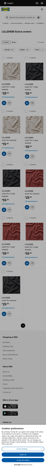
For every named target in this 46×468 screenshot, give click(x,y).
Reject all (23, 454)
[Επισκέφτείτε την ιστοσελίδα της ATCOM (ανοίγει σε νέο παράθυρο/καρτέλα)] (23, 465)
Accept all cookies (23, 460)
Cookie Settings (21, 449)
